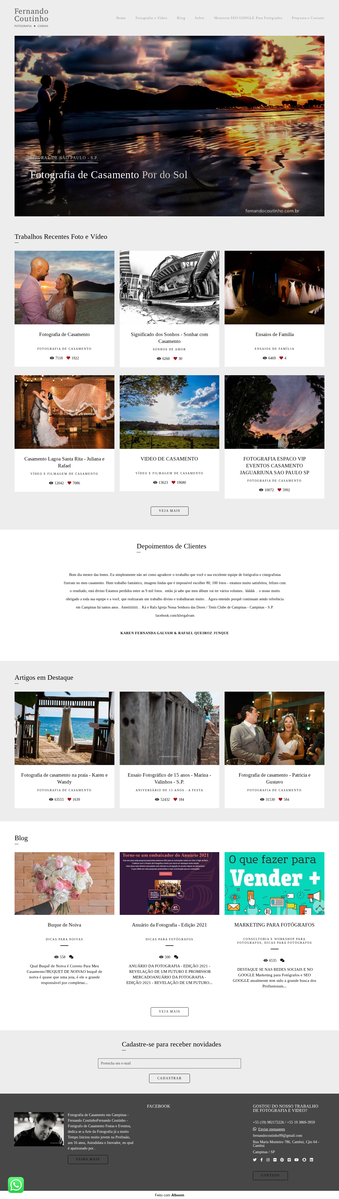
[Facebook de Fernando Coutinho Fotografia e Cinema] (261, 1160)
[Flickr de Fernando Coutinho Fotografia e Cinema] (274, 1160)
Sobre (200, 18)
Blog (181, 18)
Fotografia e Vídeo (152, 18)
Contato (270, 1175)
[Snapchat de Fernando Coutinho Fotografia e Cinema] (304, 1160)
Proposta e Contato (308, 18)
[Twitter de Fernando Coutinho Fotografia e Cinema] (255, 1160)
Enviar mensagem (271, 1129)
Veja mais (169, 511)
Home (121, 18)
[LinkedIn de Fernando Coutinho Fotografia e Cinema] (311, 1160)
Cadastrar (169, 1078)
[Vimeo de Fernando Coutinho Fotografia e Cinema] (289, 1160)
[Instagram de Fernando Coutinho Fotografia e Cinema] (268, 1160)
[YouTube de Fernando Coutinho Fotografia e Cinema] (297, 1160)
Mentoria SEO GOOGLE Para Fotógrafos (248, 18)
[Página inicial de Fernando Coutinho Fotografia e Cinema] (43, 18)
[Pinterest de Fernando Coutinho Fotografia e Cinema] (282, 1160)
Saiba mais (88, 1159)
